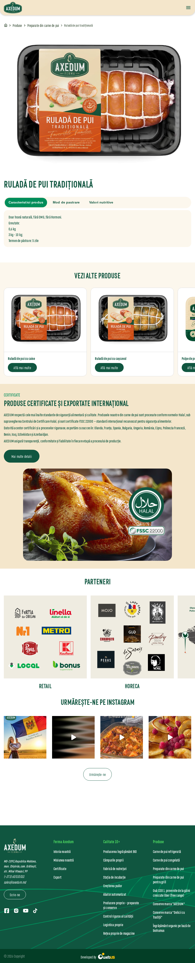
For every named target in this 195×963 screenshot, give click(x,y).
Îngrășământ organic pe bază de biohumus (171, 928)
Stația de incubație (114, 877)
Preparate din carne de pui (43, 25)
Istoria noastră (62, 851)
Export (57, 877)
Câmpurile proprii (113, 860)
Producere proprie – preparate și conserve (121, 905)
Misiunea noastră (64, 860)
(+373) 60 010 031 (14, 876)
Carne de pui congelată (166, 860)
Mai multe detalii (21, 456)
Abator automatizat (114, 894)
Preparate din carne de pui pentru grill (168, 879)
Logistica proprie (113, 924)
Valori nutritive (101, 202)
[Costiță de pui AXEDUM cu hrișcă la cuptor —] (121, 737)
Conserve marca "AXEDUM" (169, 903)
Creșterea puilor (112, 885)
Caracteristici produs (26, 202)
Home (5, 25)
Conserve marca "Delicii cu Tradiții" (169, 914)
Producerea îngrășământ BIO (120, 851)
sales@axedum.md (15, 882)
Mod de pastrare (66, 202)
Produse (17, 25)
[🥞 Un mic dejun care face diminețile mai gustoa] (170, 737)
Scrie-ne (15, 894)
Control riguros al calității (118, 916)
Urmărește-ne (97, 774)
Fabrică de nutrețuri (115, 868)
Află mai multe (22, 367)
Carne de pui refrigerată (167, 851)
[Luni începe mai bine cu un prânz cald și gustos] (73, 737)
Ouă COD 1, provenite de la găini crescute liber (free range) (171, 892)
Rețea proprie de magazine (119, 933)
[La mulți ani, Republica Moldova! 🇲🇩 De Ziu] (25, 737)
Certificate (60, 868)
